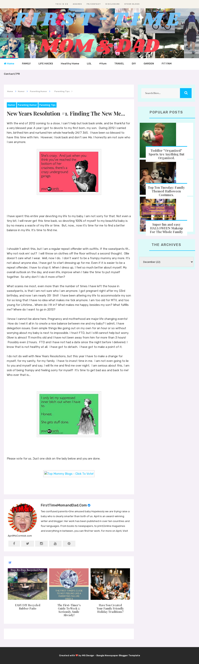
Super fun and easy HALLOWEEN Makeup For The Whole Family (166, 228)
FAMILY (26, 63)
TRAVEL (119, 63)
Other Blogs (132, 4)
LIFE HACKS (45, 63)
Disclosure (113, 4)
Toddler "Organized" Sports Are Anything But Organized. (166, 154)
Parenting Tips (47, 105)
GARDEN (149, 63)
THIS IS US (62, 4)
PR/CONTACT (94, 4)
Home (10, 63)
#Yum (102, 63)
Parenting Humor (27, 105)
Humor (11, 105)
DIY (134, 63)
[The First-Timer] (69, 584)
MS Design (88, 655)
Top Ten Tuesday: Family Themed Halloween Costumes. (166, 191)
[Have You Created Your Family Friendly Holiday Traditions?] (110, 584)
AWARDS (77, 4)
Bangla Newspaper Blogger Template (118, 655)
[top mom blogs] (69, 473)
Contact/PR (12, 73)
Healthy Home (70, 63)
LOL (89, 63)
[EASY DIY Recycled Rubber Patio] (27, 584)
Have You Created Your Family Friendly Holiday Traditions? (110, 608)
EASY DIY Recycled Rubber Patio (27, 606)
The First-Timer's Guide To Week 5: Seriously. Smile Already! (69, 610)
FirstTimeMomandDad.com (64, 505)
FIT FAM (167, 63)
